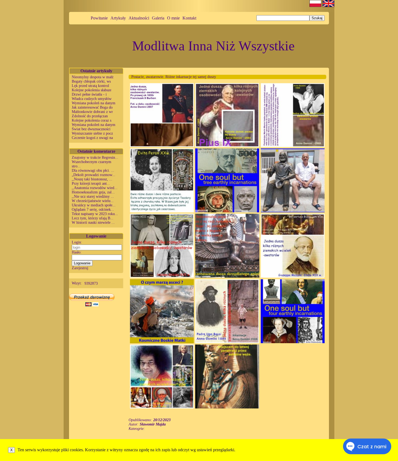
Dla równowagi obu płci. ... (93, 170)
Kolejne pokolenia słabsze (91, 90)
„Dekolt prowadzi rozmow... (93, 175)
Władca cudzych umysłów (92, 99)
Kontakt (189, 18)
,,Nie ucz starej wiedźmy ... (93, 196)
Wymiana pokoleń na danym (93, 103)
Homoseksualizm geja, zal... (93, 192)
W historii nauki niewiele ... (93, 222)
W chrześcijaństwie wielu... (93, 201)
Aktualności (139, 18)
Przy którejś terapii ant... (91, 183)
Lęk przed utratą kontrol (90, 86)
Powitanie (99, 18)
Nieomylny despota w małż (92, 77)
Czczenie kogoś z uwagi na (92, 138)
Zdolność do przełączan (90, 116)
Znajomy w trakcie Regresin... (95, 157)
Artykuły (118, 18)
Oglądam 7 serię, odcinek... (93, 209)
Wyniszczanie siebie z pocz (92, 133)
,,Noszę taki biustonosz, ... (92, 179)
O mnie (173, 18)
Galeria (158, 18)
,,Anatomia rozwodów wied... (95, 188)
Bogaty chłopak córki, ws (91, 81)
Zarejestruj (80, 268)
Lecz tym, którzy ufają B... (92, 218)
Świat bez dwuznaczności (91, 129)
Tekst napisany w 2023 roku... (95, 214)
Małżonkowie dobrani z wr (92, 112)
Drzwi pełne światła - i (89, 94)
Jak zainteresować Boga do (92, 107)
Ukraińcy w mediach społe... (94, 205)
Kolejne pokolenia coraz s (91, 120)
